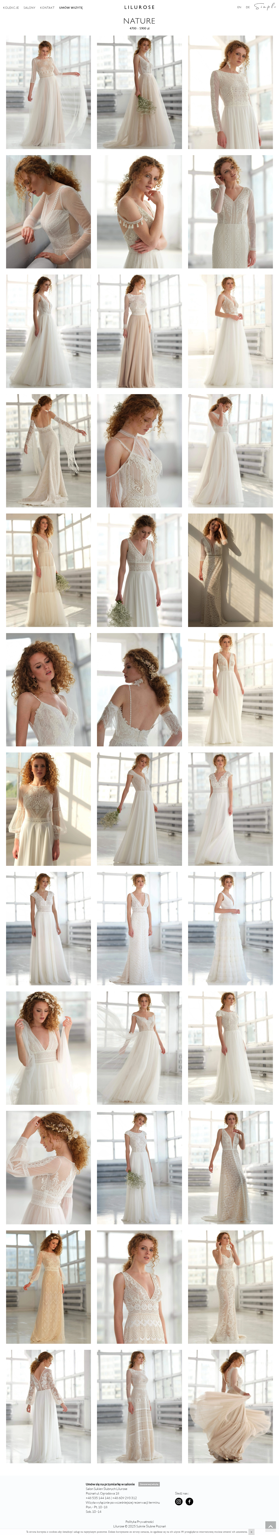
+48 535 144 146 (98, 1498)
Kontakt (47, 8)
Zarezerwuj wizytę (149, 1484)
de (248, 7)
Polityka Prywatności (139, 1522)
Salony (29, 8)
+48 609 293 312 (124, 1498)
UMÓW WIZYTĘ (71, 8)
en (239, 7)
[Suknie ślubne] (270, 1526)
